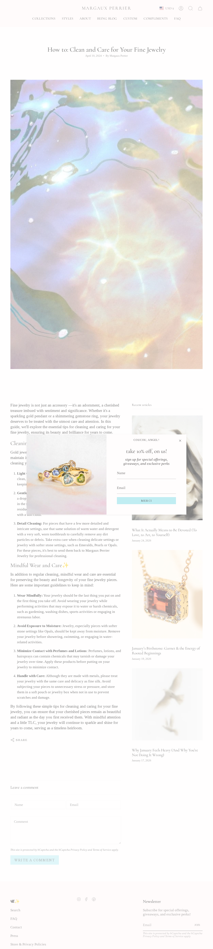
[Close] (180, 441)
